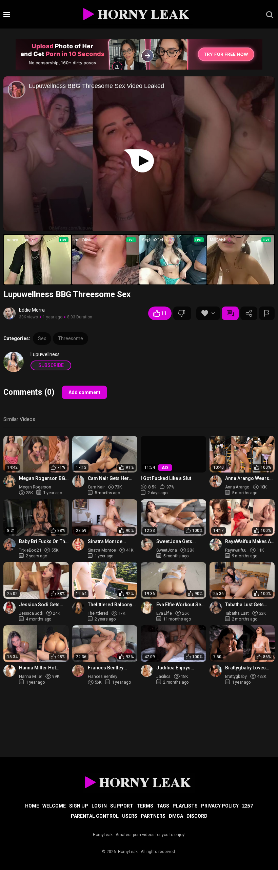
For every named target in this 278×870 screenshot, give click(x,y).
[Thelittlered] (78, 607)
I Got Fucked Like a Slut (166, 478)
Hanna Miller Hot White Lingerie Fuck (40, 668)
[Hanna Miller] (9, 671)
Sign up (78, 806)
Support (121, 806)
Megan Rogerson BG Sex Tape (42, 478)
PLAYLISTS (185, 806)
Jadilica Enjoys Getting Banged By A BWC (178, 668)
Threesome (70, 338)
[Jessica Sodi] (9, 607)
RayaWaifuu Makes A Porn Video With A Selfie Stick (248, 541)
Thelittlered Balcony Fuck (110, 605)
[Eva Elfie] (147, 607)
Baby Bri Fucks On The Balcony (43, 541)
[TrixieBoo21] (9, 544)
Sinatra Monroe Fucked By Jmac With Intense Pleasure (111, 541)
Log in (99, 806)
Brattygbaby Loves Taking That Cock (245, 668)
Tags (163, 806)
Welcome (54, 806)
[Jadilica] (147, 671)
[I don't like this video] (182, 313)
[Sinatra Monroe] (78, 544)
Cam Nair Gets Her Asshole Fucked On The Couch (109, 478)
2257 (247, 806)
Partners (153, 816)
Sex (42, 338)
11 (163, 313)
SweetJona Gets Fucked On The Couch (180, 541)
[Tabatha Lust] (216, 607)
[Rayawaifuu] (216, 544)
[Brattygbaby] (216, 671)
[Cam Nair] (78, 481)
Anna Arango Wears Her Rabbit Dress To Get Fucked (247, 478)
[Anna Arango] (216, 481)
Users (129, 816)
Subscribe (51, 365)
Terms (145, 806)
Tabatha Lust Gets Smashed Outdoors (247, 605)
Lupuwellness (45, 354)
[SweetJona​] (147, 544)
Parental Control (95, 816)
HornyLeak (128, 851)
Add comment (84, 392)
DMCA (176, 816)
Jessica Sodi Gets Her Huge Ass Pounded (39, 605)
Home (32, 806)
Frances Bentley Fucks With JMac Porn (112, 668)
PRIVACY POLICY (220, 806)
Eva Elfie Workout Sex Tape (179, 605)
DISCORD (196, 816)
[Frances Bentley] (78, 671)
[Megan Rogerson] (9, 481)
